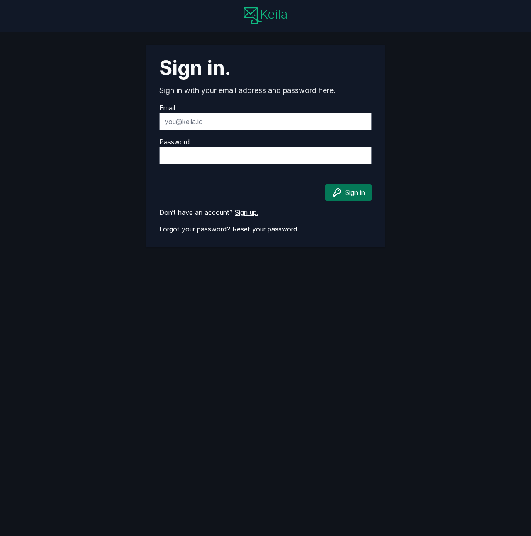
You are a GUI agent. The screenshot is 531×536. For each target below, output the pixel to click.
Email (167, 108)
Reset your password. (265, 229)
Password (174, 142)
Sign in (355, 192)
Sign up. (246, 212)
